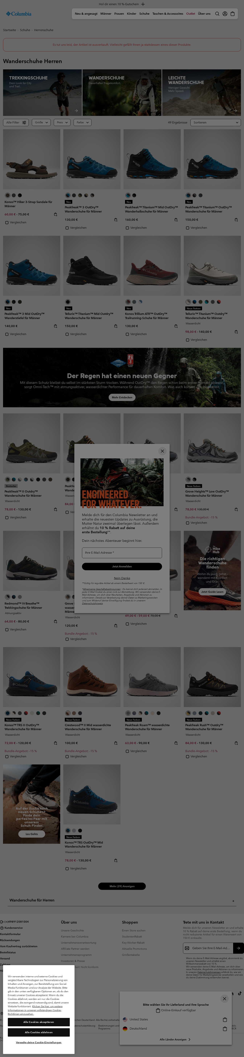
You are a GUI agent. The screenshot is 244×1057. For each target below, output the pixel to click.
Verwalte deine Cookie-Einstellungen (39, 1042)
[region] (39, 1009)
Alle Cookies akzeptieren (38, 1021)
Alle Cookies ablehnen (39, 1032)
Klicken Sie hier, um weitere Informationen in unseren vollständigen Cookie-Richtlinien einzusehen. (35, 1010)
